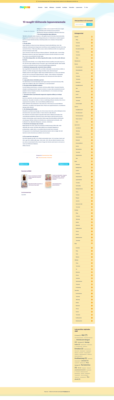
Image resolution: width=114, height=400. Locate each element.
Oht (79, 367)
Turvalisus (78, 182)
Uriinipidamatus (83, 377)
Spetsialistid (87, 373)
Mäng (77, 39)
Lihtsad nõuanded (42, 157)
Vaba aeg (78, 131)
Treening (77, 51)
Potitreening (78, 287)
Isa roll (77, 94)
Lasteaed (84, 360)
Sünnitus (76, 106)
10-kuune (78, 335)
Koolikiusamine (79, 228)
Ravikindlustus (77, 373)
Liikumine (77, 201)
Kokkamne (89, 354)
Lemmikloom (78, 128)
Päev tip (78, 371)
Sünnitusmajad (79, 103)
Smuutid (82, 373)
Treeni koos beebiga (84, 375)
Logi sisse (23, 194)
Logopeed (77, 362)
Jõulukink (77, 354)
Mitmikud (77, 91)
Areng (77, 58)
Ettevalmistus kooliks (80, 48)
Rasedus (40, 7)
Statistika (78, 247)
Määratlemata (77, 61)
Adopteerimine (79, 155)
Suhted (77, 146)
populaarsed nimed (80, 369)
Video (77, 253)
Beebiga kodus (79, 167)
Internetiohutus (79, 293)
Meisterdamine (79, 149)
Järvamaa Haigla (87, 352)
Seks (77, 88)
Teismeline (71, 7)
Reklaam (77, 257)
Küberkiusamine (79, 237)
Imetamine (78, 173)
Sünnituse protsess (79, 115)
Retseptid (78, 140)
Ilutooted (81, 352)
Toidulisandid (77, 375)
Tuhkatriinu (77, 377)
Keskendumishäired (83, 354)
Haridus (77, 222)
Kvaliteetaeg (81, 358)
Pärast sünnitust (79, 118)
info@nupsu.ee (66, 391)
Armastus (81, 342)
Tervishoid (78, 54)
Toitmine (77, 194)
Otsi (90, 24)
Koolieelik (58, 7)
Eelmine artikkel (24, 164)
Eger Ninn (85, 346)
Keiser (77, 121)
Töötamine (49, 157)
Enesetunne (78, 82)
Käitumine (78, 45)
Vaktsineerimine (79, 281)
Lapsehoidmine (79, 179)
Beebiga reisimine (79, 188)
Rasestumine (78, 97)
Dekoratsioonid (79, 346)
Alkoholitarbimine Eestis (79, 337)
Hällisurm (76, 352)
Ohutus (77, 73)
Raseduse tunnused (84, 371)
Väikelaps (51, 7)
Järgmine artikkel (64, 164)
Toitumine (78, 42)
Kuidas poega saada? (78, 356)
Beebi (46, 7)
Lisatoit (77, 170)
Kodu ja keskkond (79, 143)
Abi (84, 335)
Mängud (77, 197)
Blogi (51, 155)
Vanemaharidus (45, 155)
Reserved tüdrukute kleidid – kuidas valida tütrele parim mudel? (35, 177)
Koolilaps (64, 7)
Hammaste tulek (79, 204)
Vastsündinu (78, 185)
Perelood (77, 134)
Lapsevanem (79, 7)
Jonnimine (78, 278)
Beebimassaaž (84, 344)
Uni (76, 269)
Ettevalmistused (79, 67)
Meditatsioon (82, 362)
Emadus (79, 349)
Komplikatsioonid (79, 85)
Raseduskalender (79, 70)
